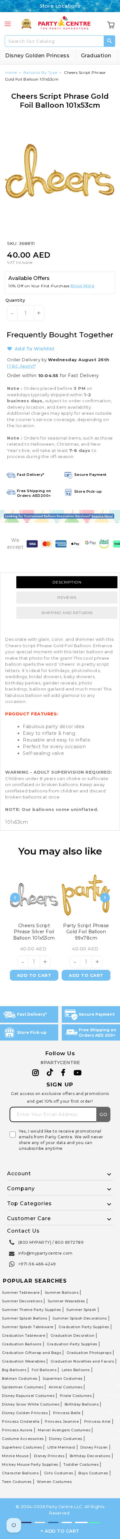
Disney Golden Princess (37, 56)
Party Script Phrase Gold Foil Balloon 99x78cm (86, 931)
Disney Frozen (94, 1447)
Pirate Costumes (76, 1395)
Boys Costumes (93, 1473)
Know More (83, 285)
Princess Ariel (97, 1421)
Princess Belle (67, 1413)
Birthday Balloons (82, 1404)
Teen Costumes (17, 1481)
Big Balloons (14, 1370)
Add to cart (34, 974)
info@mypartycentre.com (45, 1253)
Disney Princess (49, 1456)
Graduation (96, 56)
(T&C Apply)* (21, 366)
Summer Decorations (22, 1301)
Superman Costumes (63, 1378)
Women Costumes (54, 1481)
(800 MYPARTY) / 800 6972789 (51, 1242)
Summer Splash (81, 1309)
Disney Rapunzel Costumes (28, 1395)
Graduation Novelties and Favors (82, 1361)
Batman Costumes (19, 1378)
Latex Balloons (76, 1370)
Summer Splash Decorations (79, 1318)
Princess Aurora (17, 1430)
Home (11, 72)
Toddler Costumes (81, 1464)
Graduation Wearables (23, 1361)
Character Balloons (20, 1473)
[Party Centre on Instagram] (35, 1072)
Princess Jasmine (62, 1421)
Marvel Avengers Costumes (64, 1430)
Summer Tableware (20, 1292)
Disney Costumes (65, 1438)
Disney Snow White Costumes (30, 1404)
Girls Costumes (58, 1473)
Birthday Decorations (90, 1456)
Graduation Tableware (23, 1335)
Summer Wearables (66, 1301)
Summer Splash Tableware (27, 1327)
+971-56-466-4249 (37, 1264)
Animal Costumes (66, 1387)
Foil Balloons (44, 1370)
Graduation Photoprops (89, 1352)
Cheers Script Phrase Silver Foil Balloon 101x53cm (34, 931)
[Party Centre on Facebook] (63, 1072)
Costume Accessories (23, 1438)
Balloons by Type (40, 72)
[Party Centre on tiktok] (50, 1073)
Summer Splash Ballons (24, 1318)
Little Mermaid (61, 1447)
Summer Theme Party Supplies (31, 1309)
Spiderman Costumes (22, 1387)
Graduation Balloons (22, 1344)
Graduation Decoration (73, 1335)
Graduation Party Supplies (84, 1327)
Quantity (15, 300)
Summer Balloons (62, 1292)
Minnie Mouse (15, 1456)
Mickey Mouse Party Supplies (30, 1464)
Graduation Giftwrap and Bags (31, 1352)
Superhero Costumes (22, 1447)
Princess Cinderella (21, 1421)
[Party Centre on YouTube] (78, 1072)
